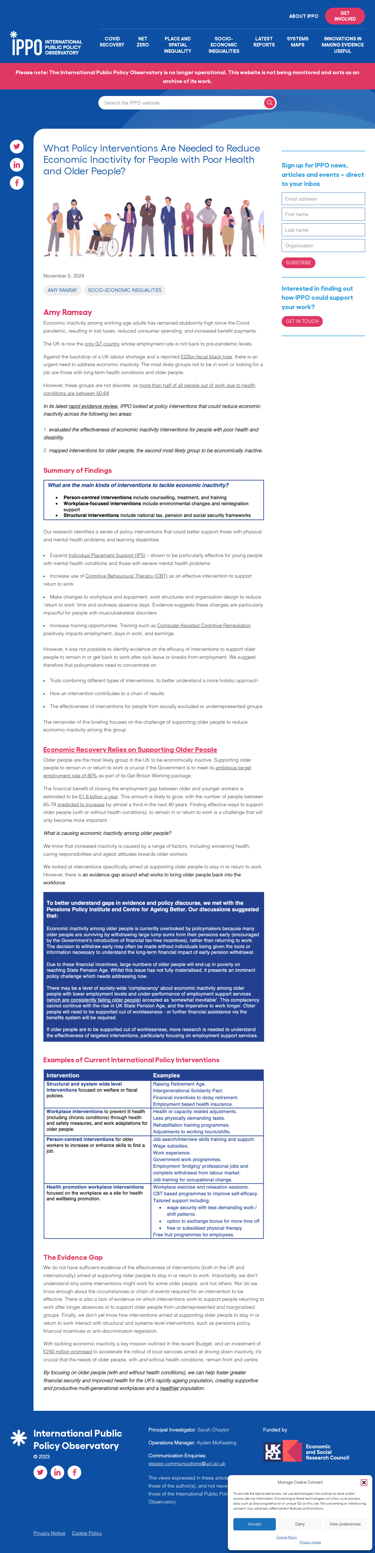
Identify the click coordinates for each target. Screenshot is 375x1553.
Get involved (345, 15)
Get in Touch (302, 321)
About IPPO (303, 16)
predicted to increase (81, 804)
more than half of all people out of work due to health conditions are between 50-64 (149, 389)
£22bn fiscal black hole (206, 357)
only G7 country (102, 344)
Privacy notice (310, 1542)
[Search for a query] (269, 102)
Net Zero (142, 41)
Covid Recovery (112, 41)
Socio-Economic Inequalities (224, 44)
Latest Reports (264, 41)
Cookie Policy (286, 1537)
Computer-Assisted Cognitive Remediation (204, 625)
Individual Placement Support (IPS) (106, 555)
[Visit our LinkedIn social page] (17, 165)
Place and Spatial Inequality (177, 44)
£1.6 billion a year (98, 796)
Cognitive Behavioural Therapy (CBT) (126, 576)
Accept (254, 1524)
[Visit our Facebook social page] (17, 183)
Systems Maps (298, 41)
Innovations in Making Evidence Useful (343, 44)
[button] (364, 1482)
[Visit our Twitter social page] (17, 146)
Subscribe (298, 262)
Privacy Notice (49, 1533)
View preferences (345, 1524)
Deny (300, 1524)
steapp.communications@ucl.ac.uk (187, 1463)
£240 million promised (67, 1351)
